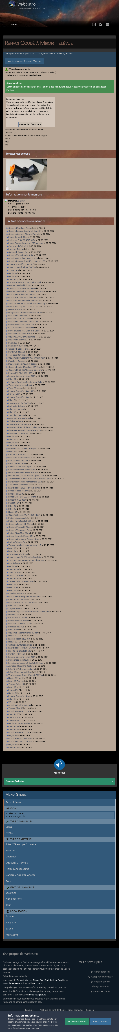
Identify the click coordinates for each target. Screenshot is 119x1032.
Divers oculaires (15, 309)
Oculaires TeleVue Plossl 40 (20, 457)
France (10, 916)
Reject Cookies (100, 1021)
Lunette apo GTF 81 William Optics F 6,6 (26, 476)
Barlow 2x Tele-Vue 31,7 (19, 454)
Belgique (11, 922)
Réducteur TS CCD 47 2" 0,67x (21, 240)
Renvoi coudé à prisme (18, 621)
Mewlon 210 (13, 615)
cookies (31, 1019)
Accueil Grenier (14, 802)
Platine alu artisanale (17, 518)
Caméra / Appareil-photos (20, 875)
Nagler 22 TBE (14, 636)
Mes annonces (16, 813)
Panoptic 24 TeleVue (17, 599)
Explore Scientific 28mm (19, 397)
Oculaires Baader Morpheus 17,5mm (24, 297)
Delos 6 (11, 451)
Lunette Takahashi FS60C (19, 651)
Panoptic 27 (13, 569)
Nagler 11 (12, 744)
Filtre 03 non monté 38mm (20, 672)
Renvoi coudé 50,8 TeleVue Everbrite (25, 557)
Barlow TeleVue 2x (16, 654)
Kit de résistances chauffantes (21, 470)
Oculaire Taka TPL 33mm (19, 319)
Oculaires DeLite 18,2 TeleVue (21, 602)
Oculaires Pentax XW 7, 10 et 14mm (24, 515)
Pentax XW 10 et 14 (17, 346)
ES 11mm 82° (14, 394)
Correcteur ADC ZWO (18, 554)
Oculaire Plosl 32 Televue (19, 705)
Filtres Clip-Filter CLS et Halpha (22, 497)
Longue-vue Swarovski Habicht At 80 (25, 312)
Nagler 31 (12, 436)
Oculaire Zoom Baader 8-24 (20, 255)
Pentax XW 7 (14, 690)
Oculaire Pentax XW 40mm (20, 334)
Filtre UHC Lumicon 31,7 (19, 433)
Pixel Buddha (46, 980)
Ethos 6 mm (13, 630)
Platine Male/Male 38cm (19, 533)
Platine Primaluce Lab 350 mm (21, 521)
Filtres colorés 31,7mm (18, 491)
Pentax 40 (12, 445)
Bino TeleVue (14, 563)
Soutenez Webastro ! (15, 781)
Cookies (90, 1010)
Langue (29, 1010)
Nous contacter (75, 1010)
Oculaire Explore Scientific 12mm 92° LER (26, 261)
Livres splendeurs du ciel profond (23, 472)
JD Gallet (21, 201)
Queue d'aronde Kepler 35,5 (20, 536)
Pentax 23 (12, 343)
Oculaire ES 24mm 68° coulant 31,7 (24, 321)
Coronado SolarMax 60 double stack (24, 282)
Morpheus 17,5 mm (17, 361)
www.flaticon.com (11, 983)
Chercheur (12, 856)
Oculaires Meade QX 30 (18, 711)
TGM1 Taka (13, 270)
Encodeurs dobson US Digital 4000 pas (25, 663)
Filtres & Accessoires (17, 869)
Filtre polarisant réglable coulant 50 (24, 427)
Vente (9, 827)
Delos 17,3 (13, 590)
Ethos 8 (11, 400)
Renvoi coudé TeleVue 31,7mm (22, 648)
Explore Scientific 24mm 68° (21, 391)
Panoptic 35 (13, 279)
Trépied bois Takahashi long (21, 581)
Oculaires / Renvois (17, 863)
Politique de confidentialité (53, 1010)
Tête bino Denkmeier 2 (18, 355)
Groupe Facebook (101, 991)
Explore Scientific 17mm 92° (21, 264)
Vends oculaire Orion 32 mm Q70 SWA (25, 675)
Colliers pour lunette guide (20, 645)
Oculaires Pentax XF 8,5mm (20, 524)
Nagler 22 (12, 273)
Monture (10, 850)
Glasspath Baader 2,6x (18, 252)
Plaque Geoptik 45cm (18, 237)
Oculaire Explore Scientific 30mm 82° (25, 231)
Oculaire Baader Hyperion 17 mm (23, 633)
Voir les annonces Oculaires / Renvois (24, 61)
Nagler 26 (12, 276)
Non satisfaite (14, 899)
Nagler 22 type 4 (15, 678)
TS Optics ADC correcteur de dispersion (26, 560)
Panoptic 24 (13, 503)
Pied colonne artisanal (18, 460)
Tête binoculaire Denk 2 (19, 485)
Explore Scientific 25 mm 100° (21, 376)
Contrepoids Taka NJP (18, 246)
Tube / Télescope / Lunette (21, 844)
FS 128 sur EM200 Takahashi (21, 327)
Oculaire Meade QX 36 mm (20, 741)
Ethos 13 (12, 412)
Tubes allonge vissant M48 (20, 385)
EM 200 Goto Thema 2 (18, 617)
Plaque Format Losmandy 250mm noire (26, 243)
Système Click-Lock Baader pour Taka (25, 382)
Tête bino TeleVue (16, 415)
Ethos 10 (12, 506)
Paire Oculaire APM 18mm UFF (22, 288)
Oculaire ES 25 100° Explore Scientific (25, 370)
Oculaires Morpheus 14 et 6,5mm (23, 258)
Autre (9, 881)
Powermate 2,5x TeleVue (19, 403)
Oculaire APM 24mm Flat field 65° (23, 300)
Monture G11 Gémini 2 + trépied (22, 448)
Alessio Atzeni (32, 980)
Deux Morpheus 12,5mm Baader (22, 364)
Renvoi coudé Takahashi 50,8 (21, 325)
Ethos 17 (12, 379)
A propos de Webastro (102, 976)
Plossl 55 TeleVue (16, 593)
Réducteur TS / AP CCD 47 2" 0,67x (24, 306)
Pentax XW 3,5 (14, 717)
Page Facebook (101, 986)
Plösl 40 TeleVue (15, 421)
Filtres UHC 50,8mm (17, 500)
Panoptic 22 (13, 726)
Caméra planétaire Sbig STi (20, 466)
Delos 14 (12, 551)
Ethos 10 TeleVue (16, 409)
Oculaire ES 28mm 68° (18, 315)
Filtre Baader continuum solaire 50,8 (24, 430)
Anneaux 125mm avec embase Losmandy (26, 303)
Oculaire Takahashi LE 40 (19, 530)
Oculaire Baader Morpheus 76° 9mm (24, 367)
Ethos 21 (12, 439)
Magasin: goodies (101, 981)
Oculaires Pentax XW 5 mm (20, 738)
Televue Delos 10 (16, 684)
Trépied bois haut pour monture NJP (24, 545)
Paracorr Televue (16, 249)
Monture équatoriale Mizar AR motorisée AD (28, 611)
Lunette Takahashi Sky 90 (19, 285)
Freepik (20, 980)
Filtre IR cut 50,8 (15, 494)
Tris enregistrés (17, 816)
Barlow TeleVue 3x (16, 542)
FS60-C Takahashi (16, 575)
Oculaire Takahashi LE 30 (19, 623)
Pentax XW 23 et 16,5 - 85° (20, 373)
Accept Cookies (78, 1021)
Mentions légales (101, 972)
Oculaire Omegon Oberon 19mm (23, 234)
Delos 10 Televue (16, 681)
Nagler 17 (12, 566)
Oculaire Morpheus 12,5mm (20, 294)
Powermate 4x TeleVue (18, 660)
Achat (9, 833)
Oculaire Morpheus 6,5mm (20, 228)
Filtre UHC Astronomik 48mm (21, 669)
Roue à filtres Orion (17, 463)
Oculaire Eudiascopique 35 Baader (23, 596)
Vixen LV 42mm (15, 572)
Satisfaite (11, 893)
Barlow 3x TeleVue (16, 352)
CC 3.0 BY (39, 983)
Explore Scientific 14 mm (19, 696)
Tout (8, 905)
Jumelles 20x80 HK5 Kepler (20, 666)
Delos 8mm (13, 587)
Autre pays (12, 935)
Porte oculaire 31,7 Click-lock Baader (24, 331)
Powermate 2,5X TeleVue (19, 424)
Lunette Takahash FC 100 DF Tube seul (25, 291)
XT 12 (11, 702)
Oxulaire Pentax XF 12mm (20, 527)
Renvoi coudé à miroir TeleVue (22, 267)
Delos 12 (12, 584)
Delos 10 (12, 548)
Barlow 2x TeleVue (16, 406)
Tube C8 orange (15, 388)
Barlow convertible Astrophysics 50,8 (25, 482)
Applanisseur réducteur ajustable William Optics (29, 479)
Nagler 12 (12, 735)
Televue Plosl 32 (15, 708)
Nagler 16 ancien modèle (19, 723)
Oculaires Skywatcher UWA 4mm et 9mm (26, 358)
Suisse (9, 928)
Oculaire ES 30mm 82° (18, 340)
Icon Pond (58, 980)
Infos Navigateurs (37, 994)
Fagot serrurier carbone (19, 418)
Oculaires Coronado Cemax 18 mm (24, 539)
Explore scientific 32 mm (19, 639)
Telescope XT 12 (15, 720)
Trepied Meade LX (16, 608)
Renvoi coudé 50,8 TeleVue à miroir (24, 488)
